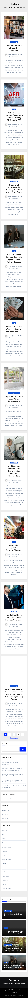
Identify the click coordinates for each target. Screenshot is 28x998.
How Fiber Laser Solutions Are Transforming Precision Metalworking (14, 471)
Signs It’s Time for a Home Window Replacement (14, 399)
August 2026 (6, 810)
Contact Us (8, 995)
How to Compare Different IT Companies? (14, 48)
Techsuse (15, 4)
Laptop (4, 863)
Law (14, 251)
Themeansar (14, 992)
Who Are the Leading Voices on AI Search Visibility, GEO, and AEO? (13, 933)
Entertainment (6, 847)
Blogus (23, 990)
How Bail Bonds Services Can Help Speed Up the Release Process (14, 967)
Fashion (4, 851)
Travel (4, 884)
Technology (14, 42)
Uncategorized (6, 888)
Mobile (4, 872)
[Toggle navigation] (2, 5)
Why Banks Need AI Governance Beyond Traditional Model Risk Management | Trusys (14, 694)
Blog (14, 109)
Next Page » (14, 738)
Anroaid (4, 830)
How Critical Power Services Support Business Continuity (14, 617)
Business (14, 611)
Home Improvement (14, 393)
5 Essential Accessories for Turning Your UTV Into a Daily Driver (13, 950)
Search (4, 744)
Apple (3, 834)
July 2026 (5, 814)
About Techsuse (18, 995)
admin (9, 54)
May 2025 (5, 818)
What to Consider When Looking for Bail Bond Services (14, 329)
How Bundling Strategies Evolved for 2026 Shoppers (14, 548)
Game (3, 855)
